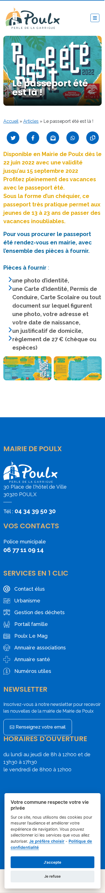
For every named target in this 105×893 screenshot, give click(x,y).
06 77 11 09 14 (23, 549)
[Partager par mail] (52, 137)
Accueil (10, 121)
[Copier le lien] (92, 137)
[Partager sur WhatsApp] (72, 137)
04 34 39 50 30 (35, 511)
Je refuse (52, 876)
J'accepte (52, 862)
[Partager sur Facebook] (33, 137)
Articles (31, 121)
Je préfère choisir (46, 841)
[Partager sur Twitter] (13, 137)
